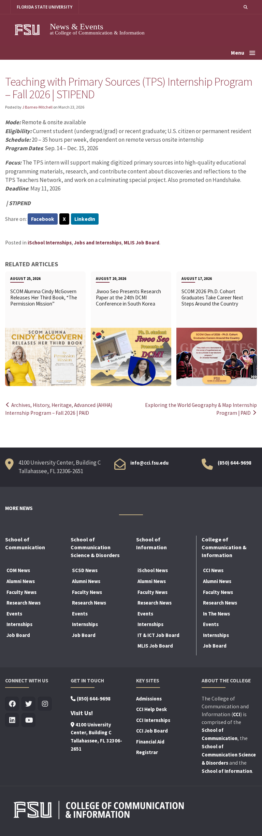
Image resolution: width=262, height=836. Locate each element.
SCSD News (85, 570)
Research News (23, 603)
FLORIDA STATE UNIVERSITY (44, 7)
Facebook (42, 219)
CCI (236, 714)
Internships (19, 624)
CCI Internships (153, 720)
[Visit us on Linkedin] (12, 720)
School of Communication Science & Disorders (229, 754)
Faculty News (21, 592)
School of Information (227, 771)
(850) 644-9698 (234, 463)
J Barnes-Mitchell (37, 107)
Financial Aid (150, 742)
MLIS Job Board (141, 243)
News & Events (76, 26)
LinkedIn (84, 219)
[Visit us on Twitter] (28, 704)
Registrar (147, 752)
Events (14, 614)
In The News (216, 614)
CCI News (213, 570)
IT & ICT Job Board (158, 635)
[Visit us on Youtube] (28, 720)
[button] (246, 7)
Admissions (149, 699)
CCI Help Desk (151, 709)
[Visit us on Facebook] (12, 704)
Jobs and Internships (97, 243)
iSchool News (152, 570)
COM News (18, 570)
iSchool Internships (50, 243)
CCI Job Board (152, 731)
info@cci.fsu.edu (149, 463)
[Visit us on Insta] (45, 704)
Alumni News (20, 581)
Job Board (18, 635)
